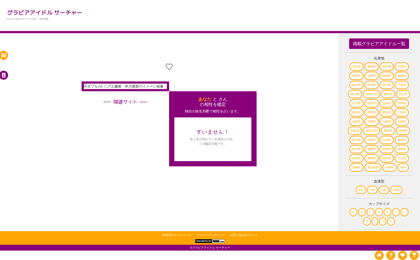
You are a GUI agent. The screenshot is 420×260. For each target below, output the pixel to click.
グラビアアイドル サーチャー (44, 12)
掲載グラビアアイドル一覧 (379, 43)
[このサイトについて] (391, 255)
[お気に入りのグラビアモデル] (402, 255)
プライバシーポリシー (210, 235)
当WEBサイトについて (176, 235)
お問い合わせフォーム (244, 235)
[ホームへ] (379, 255)
